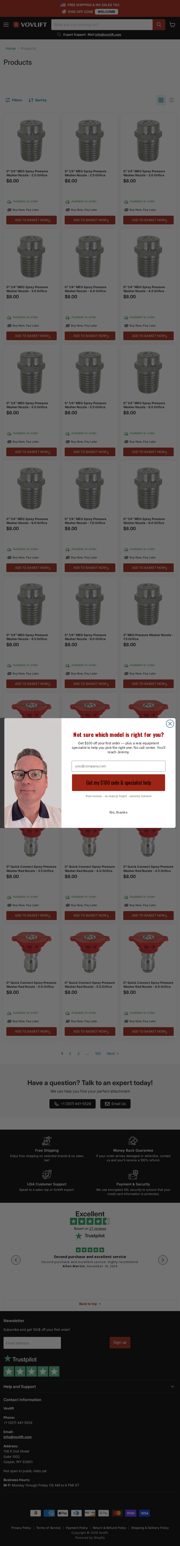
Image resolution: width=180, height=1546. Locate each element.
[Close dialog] (170, 724)
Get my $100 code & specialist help (118, 782)
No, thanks (118, 812)
